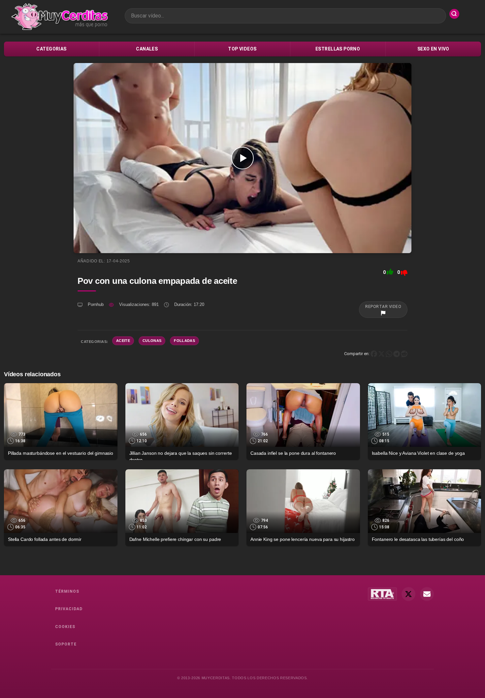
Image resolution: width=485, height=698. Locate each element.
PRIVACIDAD (68, 609)
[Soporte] (427, 594)
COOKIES (65, 626)
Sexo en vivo (433, 48)
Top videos (242, 48)
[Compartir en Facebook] (374, 353)
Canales (147, 48)
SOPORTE (66, 644)
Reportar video (383, 306)
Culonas (152, 341)
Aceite (123, 341)
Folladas (184, 341)
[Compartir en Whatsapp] (389, 353)
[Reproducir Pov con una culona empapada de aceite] (242, 158)
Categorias (51, 48)
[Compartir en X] (381, 353)
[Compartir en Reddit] (404, 353)
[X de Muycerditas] (408, 594)
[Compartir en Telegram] (396, 353)
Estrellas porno (337, 48)
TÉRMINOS (67, 591)
